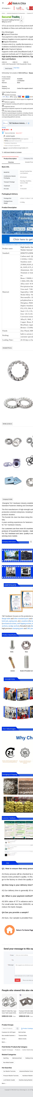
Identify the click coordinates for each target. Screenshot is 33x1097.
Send (17, 980)
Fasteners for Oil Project (8, 1032)
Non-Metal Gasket (8, 1062)
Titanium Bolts (23, 1035)
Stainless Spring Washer (25, 1080)
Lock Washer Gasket (9, 1080)
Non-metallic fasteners (8, 1035)
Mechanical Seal (17, 1058)
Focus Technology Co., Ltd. (23, 1090)
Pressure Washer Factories (11, 1075)
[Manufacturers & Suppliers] (16, 3)
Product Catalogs (28, 1028)
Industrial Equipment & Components (16, 13)
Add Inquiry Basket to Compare (13, 152)
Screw (4, 1039)
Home (3, 13)
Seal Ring (6, 1058)
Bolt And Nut (22, 1032)
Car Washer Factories (9, 1071)
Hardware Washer (27, 1075)
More (3, 1083)
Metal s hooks (22, 1039)
